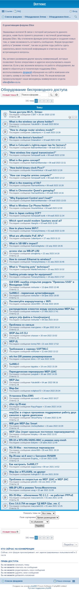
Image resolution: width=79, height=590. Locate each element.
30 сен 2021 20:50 (50, 474)
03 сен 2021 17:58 (47, 482)
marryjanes (36, 327)
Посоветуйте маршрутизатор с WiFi (30, 301)
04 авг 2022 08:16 (50, 382)
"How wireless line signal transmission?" (32, 152)
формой (27, 72)
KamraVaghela (37, 246)
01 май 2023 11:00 (56, 231)
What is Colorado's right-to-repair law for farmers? (37, 145)
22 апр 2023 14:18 (51, 253)
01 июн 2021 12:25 (54, 506)
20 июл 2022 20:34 (51, 391)
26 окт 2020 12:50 (47, 114)
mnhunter (35, 287)
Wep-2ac (14, 388)
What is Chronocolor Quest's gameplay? (32, 190)
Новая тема (9, 94)
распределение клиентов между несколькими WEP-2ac (42, 309)
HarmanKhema (37, 185)
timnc (33, 359)
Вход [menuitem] (75, 11)
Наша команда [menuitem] (64, 581)
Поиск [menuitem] (76, 17)
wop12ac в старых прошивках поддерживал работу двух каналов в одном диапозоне (42, 414)
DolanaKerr (36, 140)
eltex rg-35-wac (17, 404)
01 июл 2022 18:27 (50, 398)
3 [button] (43, 101)
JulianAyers (36, 132)
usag (33, 490)
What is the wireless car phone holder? (31, 121)
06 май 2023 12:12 (56, 178)
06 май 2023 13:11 (57, 163)
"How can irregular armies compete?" (30, 175)
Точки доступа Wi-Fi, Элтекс (25, 112)
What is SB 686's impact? (23, 243)
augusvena (36, 467)
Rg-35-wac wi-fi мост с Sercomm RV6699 (32, 456)
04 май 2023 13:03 (57, 200)
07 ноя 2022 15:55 (46, 359)
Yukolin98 (35, 124)
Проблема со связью (21, 324)
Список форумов (14, 581)
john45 (34, 482)
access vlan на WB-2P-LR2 (24, 251)
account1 (35, 398)
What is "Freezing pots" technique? (29, 266)
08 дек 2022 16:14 (51, 327)
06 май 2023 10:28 (55, 185)
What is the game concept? (24, 160)
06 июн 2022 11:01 (48, 434)
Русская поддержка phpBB (39, 588)
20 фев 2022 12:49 (48, 442)
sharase (34, 335)
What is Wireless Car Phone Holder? (30, 205)
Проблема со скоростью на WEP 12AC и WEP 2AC (38, 479)
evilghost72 (36, 391)
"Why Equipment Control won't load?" (31, 198)
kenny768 (35, 344)
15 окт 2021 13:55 (49, 458)
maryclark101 (37, 498)
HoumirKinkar (37, 170)
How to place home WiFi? (23, 228)
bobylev (34, 442)
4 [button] (47, 101)
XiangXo (34, 223)
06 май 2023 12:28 (53, 170)
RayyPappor (36, 407)
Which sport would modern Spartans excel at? (35, 220)
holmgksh (35, 474)
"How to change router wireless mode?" (32, 130)
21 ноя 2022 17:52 (50, 344)
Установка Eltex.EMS (21, 395)
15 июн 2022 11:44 (52, 418)
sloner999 (35, 304)
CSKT (33, 114)
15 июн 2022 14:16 (52, 407)
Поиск (51, 95)
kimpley (34, 434)
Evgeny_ (35, 458)
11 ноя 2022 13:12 (50, 351)
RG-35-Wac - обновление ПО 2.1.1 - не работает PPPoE (41, 495)
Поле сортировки (28, 517)
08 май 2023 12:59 (56, 155)
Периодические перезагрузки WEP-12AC (33, 371)
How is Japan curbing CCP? (25, 213)
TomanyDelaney (38, 231)
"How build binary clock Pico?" (27, 167)
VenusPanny (36, 418)
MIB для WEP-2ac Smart (23, 423)
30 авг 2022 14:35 (49, 374)
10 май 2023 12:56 (51, 140)
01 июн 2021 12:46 (54, 498)
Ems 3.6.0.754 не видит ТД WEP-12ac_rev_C (34, 503)
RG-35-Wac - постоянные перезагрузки (31, 447)
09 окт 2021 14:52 (51, 467)
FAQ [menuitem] (19, 11)
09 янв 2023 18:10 (50, 320)
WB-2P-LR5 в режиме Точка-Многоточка (32, 487)
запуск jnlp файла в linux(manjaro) (29, 317)
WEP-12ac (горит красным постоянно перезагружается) (41, 431)
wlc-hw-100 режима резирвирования (30, 356)
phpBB (33, 586)
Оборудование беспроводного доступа (34, 90)
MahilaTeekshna (38, 269)
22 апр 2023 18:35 (54, 246)
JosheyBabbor (37, 426)
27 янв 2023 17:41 (50, 311)
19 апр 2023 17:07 (56, 277)
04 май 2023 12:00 (53, 208)
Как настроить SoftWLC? (23, 464)
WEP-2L (13, 341)
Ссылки (8, 11)
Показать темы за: (32, 513)
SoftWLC (14, 364)
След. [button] (51, 101)
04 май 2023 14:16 (55, 193)
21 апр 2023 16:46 (56, 262)
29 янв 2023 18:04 (50, 304)
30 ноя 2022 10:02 (49, 335)
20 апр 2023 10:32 (56, 269)
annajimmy (36, 253)
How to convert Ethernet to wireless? (30, 259)
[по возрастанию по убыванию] (39, 521)
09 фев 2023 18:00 (50, 295)
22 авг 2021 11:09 (46, 490)
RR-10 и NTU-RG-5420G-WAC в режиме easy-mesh (37, 440)
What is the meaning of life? (25, 183)
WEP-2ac (14, 380)
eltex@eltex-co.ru (11, 82)
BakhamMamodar (39, 147)
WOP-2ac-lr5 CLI (18, 333)
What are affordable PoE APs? (26, 235)
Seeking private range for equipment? (30, 274)
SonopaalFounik (38, 155)
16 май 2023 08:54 (50, 124)
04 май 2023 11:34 (56, 216)
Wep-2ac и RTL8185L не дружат (27, 471)
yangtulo (35, 374)
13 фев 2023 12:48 (50, 287)
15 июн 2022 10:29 (54, 426)
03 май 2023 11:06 (49, 223)
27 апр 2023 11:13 (52, 238)
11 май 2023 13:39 (52, 132)
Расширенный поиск (56, 95)
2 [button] (40, 101)
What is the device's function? (26, 137)
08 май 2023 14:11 (57, 147)
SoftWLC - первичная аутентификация (31, 293)
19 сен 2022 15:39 (49, 366)
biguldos (34, 366)
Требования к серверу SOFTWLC (28, 349)
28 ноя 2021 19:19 (50, 450)
